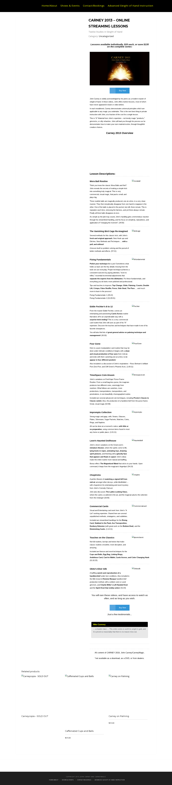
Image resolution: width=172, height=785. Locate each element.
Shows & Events (70, 5)
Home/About (49, 5)
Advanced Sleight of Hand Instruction (130, 5)
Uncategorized (106, 36)
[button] (119, 68)
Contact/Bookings (93, 5)
